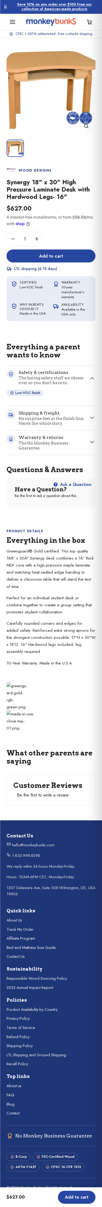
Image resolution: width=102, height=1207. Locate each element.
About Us (14, 920)
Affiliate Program (21, 938)
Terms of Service (21, 1028)
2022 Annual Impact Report (30, 988)
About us (14, 1086)
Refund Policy (18, 1037)
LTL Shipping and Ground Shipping (36, 1055)
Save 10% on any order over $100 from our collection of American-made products (54, 6)
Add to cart (51, 256)
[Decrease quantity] (13, 239)
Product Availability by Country (32, 1009)
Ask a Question (75, 484)
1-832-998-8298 (25, 856)
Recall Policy (17, 1064)
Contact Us (16, 956)
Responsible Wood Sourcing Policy (37, 978)
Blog (10, 1104)
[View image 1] (15, 148)
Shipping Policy (20, 1046)
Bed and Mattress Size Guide (31, 948)
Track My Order (20, 929)
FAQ (10, 1095)
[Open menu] (12, 22)
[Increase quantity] (37, 239)
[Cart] (89, 22)
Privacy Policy (18, 1018)
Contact (13, 1113)
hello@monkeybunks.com (32, 845)
